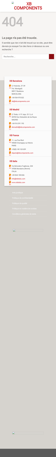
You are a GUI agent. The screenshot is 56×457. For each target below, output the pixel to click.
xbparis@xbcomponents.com (22, 153)
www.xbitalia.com (18, 182)
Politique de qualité (19, 203)
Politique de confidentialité (22, 198)
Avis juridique (17, 193)
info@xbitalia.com (18, 179)
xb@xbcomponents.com (21, 101)
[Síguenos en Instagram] (28, 222)
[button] (52, 6)
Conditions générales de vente (24, 214)
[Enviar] (51, 56)
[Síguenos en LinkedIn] (32, 222)
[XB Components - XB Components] (28, 6)
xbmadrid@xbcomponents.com (23, 127)
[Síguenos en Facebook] (24, 222)
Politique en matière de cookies (24, 209)
